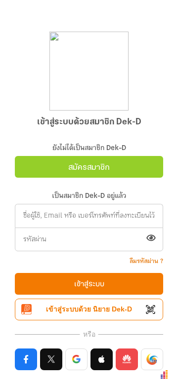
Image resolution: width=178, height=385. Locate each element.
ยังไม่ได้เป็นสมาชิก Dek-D (89, 148)
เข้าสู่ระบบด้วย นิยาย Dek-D (89, 309)
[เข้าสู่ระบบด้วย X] (51, 359)
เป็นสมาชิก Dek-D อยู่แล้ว (89, 196)
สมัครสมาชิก (89, 167)
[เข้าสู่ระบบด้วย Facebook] (26, 359)
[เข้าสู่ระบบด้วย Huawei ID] (127, 359)
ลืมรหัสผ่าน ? (146, 261)
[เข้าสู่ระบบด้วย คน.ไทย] (152, 359)
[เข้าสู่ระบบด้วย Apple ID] (101, 359)
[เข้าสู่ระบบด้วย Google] (76, 359)
